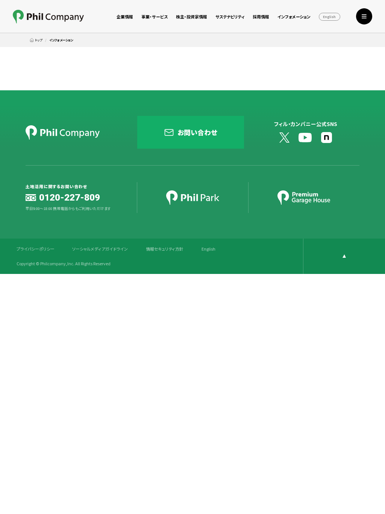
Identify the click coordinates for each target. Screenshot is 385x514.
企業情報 (125, 17)
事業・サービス (154, 17)
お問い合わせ (197, 132)
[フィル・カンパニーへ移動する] (36, 40)
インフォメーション (294, 17)
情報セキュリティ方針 (164, 249)
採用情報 (261, 17)
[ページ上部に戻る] (344, 256)
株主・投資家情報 (191, 17)
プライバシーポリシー (36, 249)
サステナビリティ (230, 17)
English (329, 17)
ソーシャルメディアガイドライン (100, 249)
